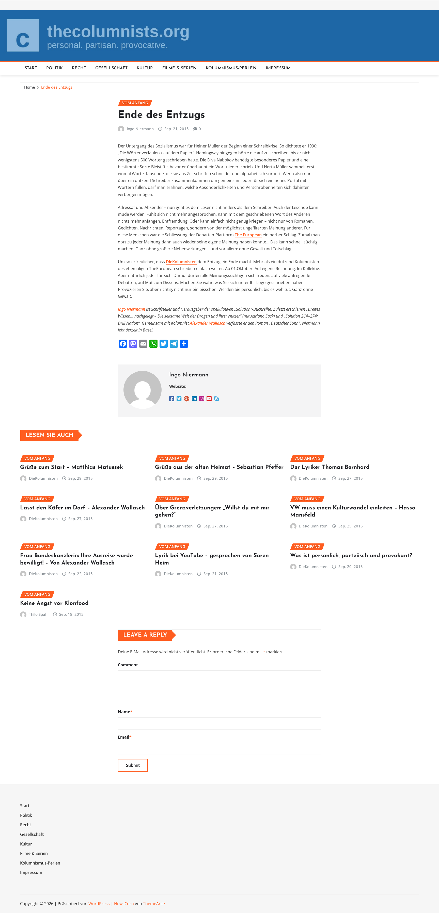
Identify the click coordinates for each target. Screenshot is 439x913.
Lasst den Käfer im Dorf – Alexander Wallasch (82, 508)
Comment (128, 665)
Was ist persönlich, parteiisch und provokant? (351, 556)
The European (248, 235)
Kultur (145, 68)
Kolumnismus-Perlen (231, 68)
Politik (54, 68)
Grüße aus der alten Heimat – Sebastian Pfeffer (219, 467)
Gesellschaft (111, 68)
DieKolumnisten (181, 261)
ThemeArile (154, 903)
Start (31, 68)
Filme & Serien (179, 68)
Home (29, 87)
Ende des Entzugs (56, 87)
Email (125, 737)
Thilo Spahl (39, 614)
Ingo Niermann (140, 128)
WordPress (99, 903)
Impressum (278, 68)
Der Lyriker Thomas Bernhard (330, 467)
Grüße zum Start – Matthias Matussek (71, 467)
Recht (79, 68)
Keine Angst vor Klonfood (54, 603)
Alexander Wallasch (207, 323)
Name (125, 712)
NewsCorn (124, 903)
